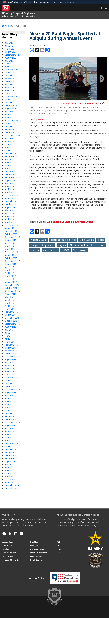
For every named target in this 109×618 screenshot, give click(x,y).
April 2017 (9, 273)
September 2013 (12, 389)
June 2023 (9, 114)
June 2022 (9, 141)
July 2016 (9, 297)
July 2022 (9, 138)
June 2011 (9, 467)
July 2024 (9, 84)
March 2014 (10, 374)
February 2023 (11, 120)
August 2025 (10, 57)
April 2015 (9, 338)
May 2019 (9, 216)
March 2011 (10, 476)
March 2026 (10, 48)
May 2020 (9, 186)
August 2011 (10, 461)
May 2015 (9, 335)
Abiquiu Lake (39, 239)
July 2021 (9, 159)
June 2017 (9, 267)
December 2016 (12, 285)
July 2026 (9, 42)
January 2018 (11, 255)
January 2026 (11, 51)
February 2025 (11, 69)
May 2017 (9, 270)
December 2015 (12, 317)
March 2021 (10, 168)
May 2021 (9, 162)
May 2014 (9, 368)
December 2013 (12, 383)
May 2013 (9, 401)
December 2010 (12, 485)
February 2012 (11, 443)
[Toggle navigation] (105, 7)
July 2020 (9, 183)
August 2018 (10, 240)
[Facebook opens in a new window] (4, 533)
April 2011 (9, 473)
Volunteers (80, 250)
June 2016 (9, 300)
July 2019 (9, 210)
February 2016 (11, 311)
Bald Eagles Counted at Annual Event (70, 221)
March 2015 (10, 341)
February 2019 (11, 225)
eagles (62, 245)
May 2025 (9, 63)
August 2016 (10, 294)
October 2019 (11, 204)
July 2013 (9, 395)
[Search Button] (100, 7)
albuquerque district (63, 239)
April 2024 (9, 90)
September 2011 (12, 458)
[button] (64, 2)
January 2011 (11, 482)
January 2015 (11, 347)
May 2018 (9, 246)
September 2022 (12, 135)
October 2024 (11, 81)
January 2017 (11, 282)
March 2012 (10, 440)
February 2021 (11, 171)
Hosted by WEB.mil (36, 578)
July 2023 (9, 111)
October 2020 (11, 174)
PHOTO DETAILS (68, 103)
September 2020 (12, 177)
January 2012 (11, 446)
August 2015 (10, 326)
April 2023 (9, 117)
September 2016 (12, 291)
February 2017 (11, 279)
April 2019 (9, 219)
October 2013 (11, 386)
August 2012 (10, 425)
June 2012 (9, 431)
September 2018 (12, 237)
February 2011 (11, 479)
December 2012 (12, 413)
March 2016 (10, 309)
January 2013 (11, 410)
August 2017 (10, 264)
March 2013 (10, 407)
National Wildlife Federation (87, 245)
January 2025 (11, 72)
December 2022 (12, 126)
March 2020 (10, 192)
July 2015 (9, 329)
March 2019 (10, 222)
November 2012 (12, 416)
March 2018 (10, 249)
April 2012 (9, 437)
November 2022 (12, 129)
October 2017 (11, 258)
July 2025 (9, 60)
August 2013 (10, 392)
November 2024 (12, 78)
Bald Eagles (87, 239)
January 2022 (11, 150)
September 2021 (12, 156)
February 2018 (11, 252)
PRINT (32, 119)
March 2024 (10, 93)
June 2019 (9, 213)
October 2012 (11, 419)
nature (35, 250)
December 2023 (12, 102)
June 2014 (9, 365)
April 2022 (9, 144)
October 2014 (11, 353)
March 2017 (10, 276)
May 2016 (9, 303)
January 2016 (11, 314)
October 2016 (11, 288)
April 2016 (9, 306)
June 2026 (9, 45)
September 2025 (12, 54)
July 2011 (9, 464)
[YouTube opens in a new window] (15, 533)
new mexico (50, 250)
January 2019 (11, 228)
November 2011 (12, 452)
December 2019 (12, 201)
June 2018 (9, 243)
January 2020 (11, 198)
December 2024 (12, 75)
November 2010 (12, 488)
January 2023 (11, 123)
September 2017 (12, 261)
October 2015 (11, 320)
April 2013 (9, 404)
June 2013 (9, 398)
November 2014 (12, 350)
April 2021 (9, 165)
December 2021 (12, 153)
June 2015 (9, 332)
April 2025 (9, 66)
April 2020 (9, 189)
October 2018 (11, 234)
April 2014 (9, 371)
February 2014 (11, 377)
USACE (65, 250)
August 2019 (10, 207)
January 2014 (11, 380)
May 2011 (9, 470)
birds (101, 239)
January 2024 (11, 99)
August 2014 (10, 359)
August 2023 (10, 108)
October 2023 (11, 105)
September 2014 (12, 356)
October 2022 (11, 132)
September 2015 (12, 323)
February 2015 (11, 344)
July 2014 (9, 362)
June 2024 (9, 87)
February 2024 (11, 96)
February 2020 (11, 195)
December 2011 (12, 449)
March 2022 (10, 147)
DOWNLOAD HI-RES (88, 103)
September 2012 (12, 422)
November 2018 (12, 231)
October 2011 (11, 455)
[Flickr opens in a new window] (21, 533)
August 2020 (10, 180)
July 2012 (9, 428)
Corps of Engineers (42, 245)
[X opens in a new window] (10, 533)
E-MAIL (41, 119)
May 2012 (9, 434)
